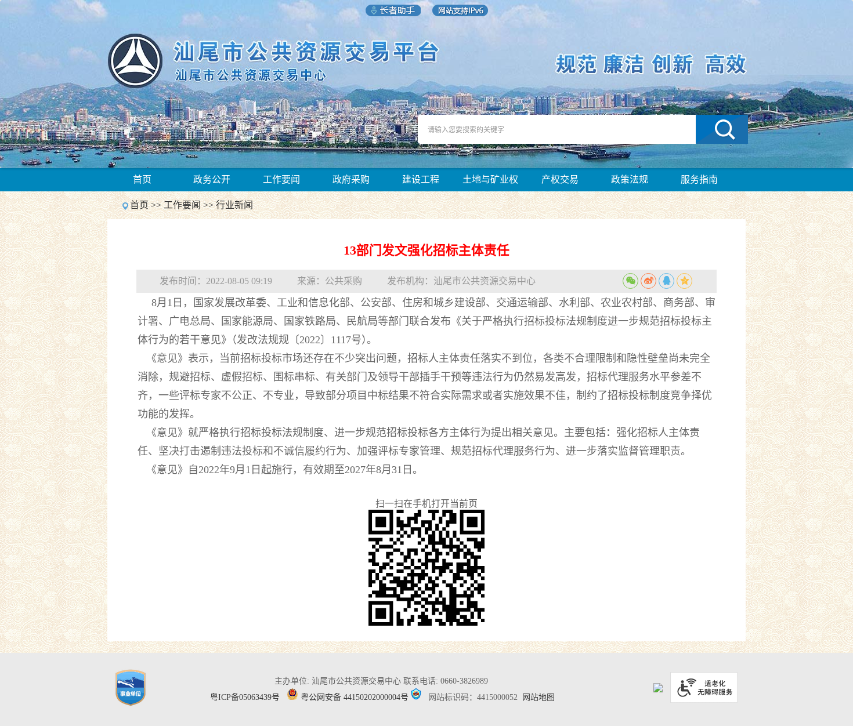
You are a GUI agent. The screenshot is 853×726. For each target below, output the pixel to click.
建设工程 (420, 179)
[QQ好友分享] (666, 281)
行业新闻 (234, 205)
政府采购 (351, 179)
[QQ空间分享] (684, 281)
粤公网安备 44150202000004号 (354, 697)
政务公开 (211, 179)
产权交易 (560, 179)
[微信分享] (630, 281)
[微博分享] (648, 281)
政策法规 (629, 179)
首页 (142, 179)
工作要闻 (281, 179)
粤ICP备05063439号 (245, 697)
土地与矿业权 (490, 179)
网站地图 (538, 697)
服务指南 (699, 179)
